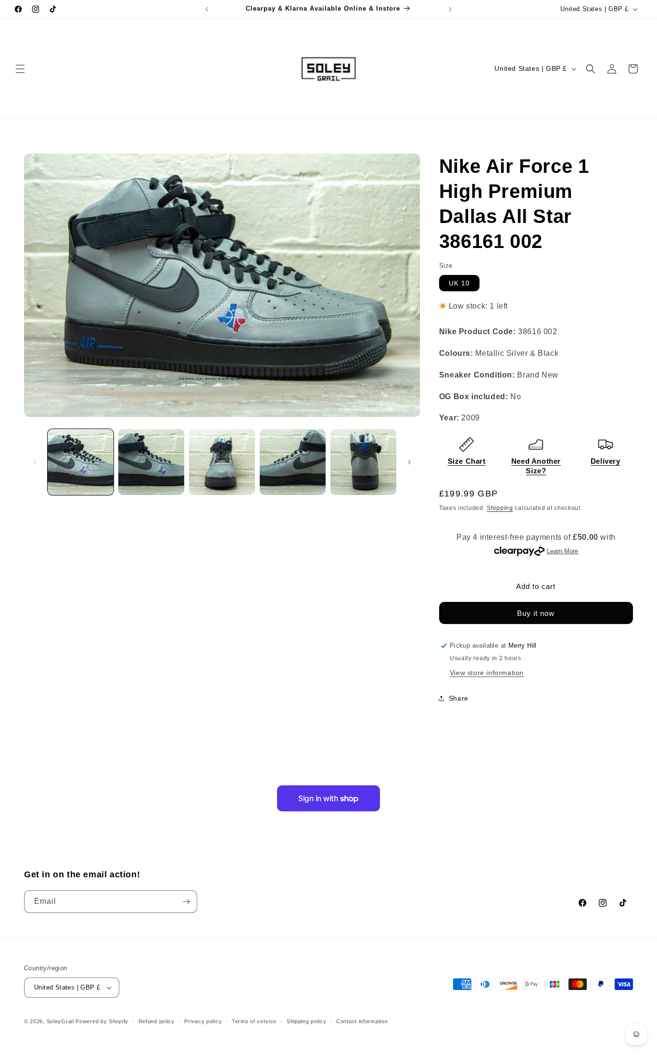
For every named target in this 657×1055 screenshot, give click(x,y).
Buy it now (536, 613)
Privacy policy (203, 1021)
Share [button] (458, 698)
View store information (487, 673)
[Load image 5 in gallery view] (363, 462)
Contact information (362, 1021)
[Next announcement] (450, 9)
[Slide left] (34, 462)
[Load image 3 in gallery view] (222, 462)
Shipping (500, 508)
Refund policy (157, 1021)
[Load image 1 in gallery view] (81, 462)
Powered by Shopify (102, 1021)
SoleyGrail (60, 1021)
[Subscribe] (186, 901)
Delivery (605, 461)
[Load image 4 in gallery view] (293, 462)
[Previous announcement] (206, 9)
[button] (20, 68)
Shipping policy (307, 1021)
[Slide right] (409, 462)
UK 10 (459, 283)
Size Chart (467, 461)
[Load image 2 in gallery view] (151, 462)
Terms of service (254, 1021)
